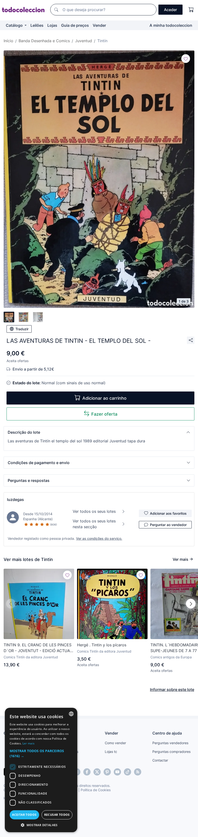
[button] (99, 432)
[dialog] (41, 770)
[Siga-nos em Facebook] (87, 772)
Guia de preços (75, 25)
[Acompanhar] (185, 58)
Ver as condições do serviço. (99, 538)
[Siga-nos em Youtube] (117, 772)
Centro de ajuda (167, 733)
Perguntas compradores (171, 751)
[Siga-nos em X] (97, 772)
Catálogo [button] (15, 25)
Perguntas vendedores (170, 743)
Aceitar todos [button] (24, 815)
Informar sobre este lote (172, 689)
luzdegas (15, 499)
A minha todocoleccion (170, 25)
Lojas (52, 25)
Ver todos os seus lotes (94, 511)
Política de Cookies (96, 790)
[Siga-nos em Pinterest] (107, 772)
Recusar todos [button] (57, 815)
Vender (99, 25)
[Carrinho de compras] (191, 10)
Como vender (115, 743)
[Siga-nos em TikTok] (127, 772)
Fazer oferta (104, 414)
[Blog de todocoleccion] (137, 772)
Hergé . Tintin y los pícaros (101, 644)
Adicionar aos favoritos (168, 513)
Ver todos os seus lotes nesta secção (94, 524)
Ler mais (28, 743)
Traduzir (21, 329)
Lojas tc (111, 751)
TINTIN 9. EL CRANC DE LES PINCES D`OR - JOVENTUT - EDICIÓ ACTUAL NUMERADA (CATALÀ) (38, 648)
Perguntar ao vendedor (168, 525)
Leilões (36, 25)
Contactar (160, 760)
